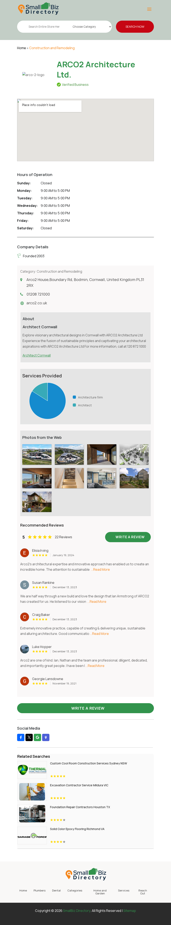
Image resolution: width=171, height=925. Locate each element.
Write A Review (130, 537)
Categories (74, 890)
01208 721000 (38, 294)
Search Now (135, 27)
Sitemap (129, 910)
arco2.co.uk (36, 302)
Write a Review (88, 708)
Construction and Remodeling (52, 48)
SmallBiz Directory (76, 910)
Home (21, 48)
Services (123, 890)
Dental (56, 890)
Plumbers (39, 890)
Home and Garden (100, 892)
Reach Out (142, 892)
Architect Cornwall (37, 355)
